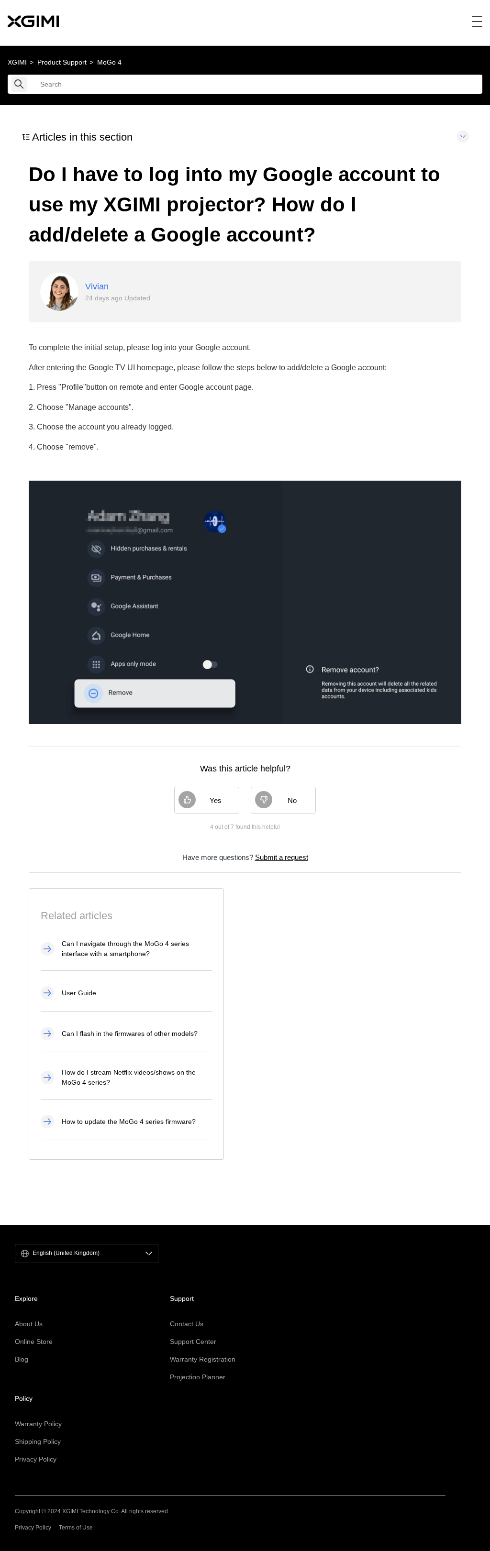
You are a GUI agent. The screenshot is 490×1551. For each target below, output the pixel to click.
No (292, 800)
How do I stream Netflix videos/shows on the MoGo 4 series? (129, 1077)
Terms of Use (76, 1527)
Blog (21, 1359)
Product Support (62, 62)
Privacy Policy (35, 1459)
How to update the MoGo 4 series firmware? (129, 1121)
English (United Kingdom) (66, 1253)
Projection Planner (197, 1377)
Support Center (193, 1341)
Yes (216, 800)
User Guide (79, 993)
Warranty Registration (202, 1359)
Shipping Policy (38, 1441)
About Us (29, 1324)
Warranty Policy (38, 1424)
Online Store (34, 1341)
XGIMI (17, 62)
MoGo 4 (109, 62)
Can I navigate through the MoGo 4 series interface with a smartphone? (125, 948)
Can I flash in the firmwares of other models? (130, 1033)
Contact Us (186, 1324)
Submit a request (281, 857)
